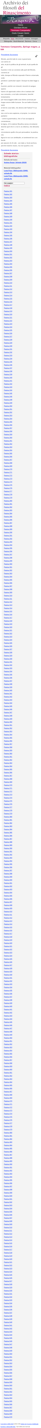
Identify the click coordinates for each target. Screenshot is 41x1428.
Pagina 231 (8, 349)
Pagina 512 (8, 1234)
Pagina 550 (8, 1354)
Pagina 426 (8, 962)
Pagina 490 (8, 1164)
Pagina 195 (8, 235)
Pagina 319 (8, 624)
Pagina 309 (8, 592)
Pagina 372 (8, 791)
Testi (12, 38)
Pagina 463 (8, 1079)
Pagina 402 (8, 886)
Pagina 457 (8, 1060)
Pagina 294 (8, 545)
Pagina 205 (8, 267)
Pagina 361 (8, 757)
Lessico (27, 38)
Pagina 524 (8, 1272)
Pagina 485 (8, 1148)
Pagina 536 (8, 1309)
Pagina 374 (8, 798)
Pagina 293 (8, 542)
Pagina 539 (8, 1319)
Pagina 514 (8, 1240)
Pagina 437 (8, 997)
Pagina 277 (8, 491)
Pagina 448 (8, 1031)
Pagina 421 (8, 946)
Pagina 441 (8, 1009)
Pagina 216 (8, 302)
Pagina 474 (8, 1114)
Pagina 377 (8, 807)
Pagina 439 (8, 1003)
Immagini (34, 38)
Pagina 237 (8, 368)
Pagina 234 (8, 358)
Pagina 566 (8, 1404)
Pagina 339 (8, 687)
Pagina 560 (8, 1385)
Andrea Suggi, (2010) (15, 162)
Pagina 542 (8, 1328)
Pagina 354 (8, 734)
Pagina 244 (8, 390)
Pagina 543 (8, 1332)
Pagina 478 (8, 1126)
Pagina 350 (8, 722)
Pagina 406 (8, 899)
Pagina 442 (8, 1012)
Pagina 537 (8, 1313)
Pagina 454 (8, 1050)
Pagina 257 (8, 428)
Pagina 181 (8, 191)
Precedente (5, 55)
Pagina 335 (8, 674)
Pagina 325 (8, 643)
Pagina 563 (8, 1395)
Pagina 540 (8, 1322)
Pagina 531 (8, 1294)
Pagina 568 (8, 1411)
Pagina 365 (8, 769)
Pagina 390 (8, 848)
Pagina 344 (8, 703)
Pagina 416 (8, 930)
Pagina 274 (8, 482)
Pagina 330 (8, 659)
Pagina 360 (8, 753)
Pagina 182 (8, 194)
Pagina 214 (8, 295)
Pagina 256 (8, 425)
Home (20, 25)
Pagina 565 (8, 1401)
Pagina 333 (8, 668)
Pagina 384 (8, 829)
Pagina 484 (8, 1145)
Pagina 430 (8, 975)
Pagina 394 (8, 861)
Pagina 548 (8, 1347)
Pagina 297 (8, 554)
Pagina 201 (8, 254)
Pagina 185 (8, 204)
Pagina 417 (8, 933)
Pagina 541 (8, 1325)
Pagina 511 (8, 1230)
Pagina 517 (8, 1249)
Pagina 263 (8, 447)
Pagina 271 (8, 472)
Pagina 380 (8, 817)
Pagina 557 (8, 1376)
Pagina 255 (8, 422)
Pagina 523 (8, 1268)
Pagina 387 (8, 839)
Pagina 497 (8, 1186)
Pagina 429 (8, 971)
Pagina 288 (8, 526)
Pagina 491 (8, 1167)
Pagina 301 (8, 567)
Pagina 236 (8, 365)
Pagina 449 (8, 1035)
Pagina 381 (8, 820)
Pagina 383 (8, 826)
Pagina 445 (8, 1022)
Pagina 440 (8, 1006)
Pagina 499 (8, 1193)
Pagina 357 (8, 744)
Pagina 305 (8, 580)
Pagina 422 (8, 949)
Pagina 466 (8, 1088)
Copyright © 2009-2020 (7, 1424)
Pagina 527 (8, 1281)
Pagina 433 (8, 984)
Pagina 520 (8, 1259)
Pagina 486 (8, 1151)
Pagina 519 (8, 1256)
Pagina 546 (8, 1341)
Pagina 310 (8, 595)
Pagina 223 (8, 324)
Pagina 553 (8, 1363)
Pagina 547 (8, 1344)
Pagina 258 (8, 431)
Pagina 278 (8, 494)
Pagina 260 (8, 437)
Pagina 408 (8, 905)
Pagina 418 (8, 937)
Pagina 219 (8, 311)
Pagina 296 (8, 551)
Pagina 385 (8, 832)
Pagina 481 (8, 1136)
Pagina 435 (8, 990)
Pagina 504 (8, 1208)
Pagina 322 (8, 633)
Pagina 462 (8, 1076)
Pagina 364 (8, 766)
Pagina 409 (8, 908)
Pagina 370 (8, 785)
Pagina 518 (8, 1253)
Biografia (6, 38)
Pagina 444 (8, 1019)
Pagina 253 (8, 415)
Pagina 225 (8, 330)
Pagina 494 (8, 1177)
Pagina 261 (8, 441)
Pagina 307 (8, 586)
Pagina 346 (8, 709)
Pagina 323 (8, 637)
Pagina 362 (8, 760)
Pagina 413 (8, 921)
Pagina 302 (8, 570)
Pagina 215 (8, 298)
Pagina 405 (8, 896)
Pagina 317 (8, 618)
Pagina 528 (8, 1284)
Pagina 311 (8, 599)
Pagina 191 (8, 223)
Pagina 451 (8, 1041)
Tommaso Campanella (20, 30)
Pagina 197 (8, 242)
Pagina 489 (8, 1161)
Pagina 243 (8, 387)
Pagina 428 (8, 968)
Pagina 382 (8, 823)
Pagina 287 (8, 523)
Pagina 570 (8, 1417)
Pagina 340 (8, 690)
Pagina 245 (8, 393)
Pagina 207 (8, 273)
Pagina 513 (8, 1237)
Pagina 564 (8, 1398)
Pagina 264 (8, 450)
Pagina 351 (8, 725)
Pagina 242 (8, 384)
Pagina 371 (8, 788)
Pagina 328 (8, 652)
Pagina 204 (8, 264)
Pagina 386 (8, 836)
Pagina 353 (8, 731)
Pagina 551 (8, 1357)
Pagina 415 (8, 927)
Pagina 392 (8, 854)
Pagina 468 (8, 1095)
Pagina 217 (8, 305)
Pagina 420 (8, 943)
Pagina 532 (8, 1297)
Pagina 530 (8, 1290)
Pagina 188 (8, 213)
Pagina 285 (8, 516)
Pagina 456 (8, 1057)
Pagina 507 (8, 1218)
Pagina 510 (8, 1227)
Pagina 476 (8, 1120)
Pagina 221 (8, 317)
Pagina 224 (8, 327)
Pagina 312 (8, 602)
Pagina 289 (8, 529)
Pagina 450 (8, 1038)
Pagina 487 (8, 1155)
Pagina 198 (8, 245)
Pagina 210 (8, 283)
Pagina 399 (8, 877)
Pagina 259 (8, 434)
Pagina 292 (8, 539)
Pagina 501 (8, 1199)
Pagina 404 (8, 892)
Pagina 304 (8, 576)
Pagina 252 (8, 412)
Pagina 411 (8, 915)
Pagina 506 (8, 1215)
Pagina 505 (8, 1211)
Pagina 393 (8, 858)
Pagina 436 (8, 993)
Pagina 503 (8, 1205)
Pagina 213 (8, 292)
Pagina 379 (8, 813)
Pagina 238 (8, 371)
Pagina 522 (8, 1265)
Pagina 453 (8, 1047)
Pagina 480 (8, 1133)
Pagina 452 (8, 1044)
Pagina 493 (8, 1174)
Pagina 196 (8, 238)
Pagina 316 (8, 614)
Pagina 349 (8, 719)
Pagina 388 (8, 842)
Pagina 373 (8, 794)
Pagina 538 (8, 1316)
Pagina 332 (8, 665)
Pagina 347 (8, 712)
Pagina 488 (8, 1158)
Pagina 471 (8, 1104)
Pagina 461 (8, 1072)
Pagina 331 (8, 662)
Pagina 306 (8, 583)
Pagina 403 (8, 889)
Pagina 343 (8, 700)
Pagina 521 (8, 1262)
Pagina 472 (8, 1107)
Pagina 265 (8, 453)
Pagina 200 (8, 251)
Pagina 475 (8, 1117)
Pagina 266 (8, 456)
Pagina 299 (8, 561)
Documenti (19, 38)
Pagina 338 (8, 684)
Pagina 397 (8, 870)
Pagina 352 (8, 728)
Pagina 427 (8, 965)
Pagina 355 (8, 738)
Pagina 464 (8, 1082)
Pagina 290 (8, 532)
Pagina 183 (8, 197)
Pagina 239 (8, 374)
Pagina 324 (8, 640)
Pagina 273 (8, 479)
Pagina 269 (8, 466)
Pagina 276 (8, 488)
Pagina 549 (8, 1351)
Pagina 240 (8, 377)
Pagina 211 (8, 286)
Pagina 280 (8, 501)
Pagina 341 (8, 693)
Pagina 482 (8, 1139)
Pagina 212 (8, 289)
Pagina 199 (8, 248)
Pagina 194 (8, 232)
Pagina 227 (8, 336)
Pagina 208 (8, 276)
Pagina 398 (8, 873)
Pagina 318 (8, 621)
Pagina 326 (8, 646)
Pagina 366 (8, 772)
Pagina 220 (8, 314)
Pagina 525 (8, 1275)
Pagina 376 (8, 804)
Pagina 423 (8, 952)
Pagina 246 (8, 396)
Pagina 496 (8, 1183)
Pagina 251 (8, 409)
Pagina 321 (8, 630)
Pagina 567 (8, 1407)
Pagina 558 (8, 1379)
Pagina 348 (8, 715)
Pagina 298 (8, 558)
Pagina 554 (8, 1366)
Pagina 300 (8, 564)
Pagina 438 (8, 1000)
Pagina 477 (8, 1123)
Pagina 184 (8, 201)
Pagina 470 (8, 1101)
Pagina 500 (8, 1196)
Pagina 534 (8, 1303)
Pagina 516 (8, 1246)
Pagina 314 (8, 608)
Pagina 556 (8, 1373)
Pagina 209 (8, 279)
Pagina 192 (8, 226)
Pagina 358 (8, 747)
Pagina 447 (8, 1028)
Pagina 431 (8, 978)
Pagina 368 (8, 779)
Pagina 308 (8, 589)
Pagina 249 (8, 403)
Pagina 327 (8, 649)
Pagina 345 (8, 706)
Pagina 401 (8, 883)
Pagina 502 (8, 1202)
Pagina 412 (8, 918)
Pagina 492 (8, 1170)
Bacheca (28, 41)
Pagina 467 (8, 1091)
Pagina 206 (8, 270)
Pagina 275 (8, 485)
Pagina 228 (8, 340)
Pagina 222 (8, 321)
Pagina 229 (8, 343)
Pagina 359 (8, 750)
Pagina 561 (8, 1388)
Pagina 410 (8, 911)
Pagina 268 (8, 463)
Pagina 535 (8, 1306)
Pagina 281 (8, 504)
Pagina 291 (8, 535)
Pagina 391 (8, 851)
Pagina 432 (8, 981)
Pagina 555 (8, 1369)
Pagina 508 (8, 1221)
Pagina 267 (8, 460)
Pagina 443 (8, 1016)
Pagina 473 (8, 1110)
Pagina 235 (8, 362)
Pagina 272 (8, 475)
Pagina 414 (8, 924)
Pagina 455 (8, 1054)
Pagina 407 (8, 902)
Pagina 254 (8, 419)
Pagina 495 (8, 1180)
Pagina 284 (8, 513)
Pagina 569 (8, 1414)
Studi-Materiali (18, 41)
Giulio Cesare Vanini (20, 33)
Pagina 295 (8, 548)
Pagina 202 (8, 257)
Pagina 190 (8, 219)
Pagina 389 (8, 845)
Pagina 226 (8, 333)
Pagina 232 (8, 352)
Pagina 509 (8, 1224)
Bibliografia (8, 41)
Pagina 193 (8, 229)
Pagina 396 (8, 867)
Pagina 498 (8, 1189)
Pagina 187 (8, 210)
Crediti (20, 36)
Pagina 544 (8, 1335)
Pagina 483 (8, 1142)
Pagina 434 (8, 987)
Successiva (14, 55)
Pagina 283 (8, 510)
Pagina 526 (8, 1278)
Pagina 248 (8, 400)
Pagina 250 (8, 406)
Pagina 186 (8, 207)
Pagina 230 (8, 346)
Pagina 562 (8, 1392)
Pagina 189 (8, 216)
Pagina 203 (8, 261)
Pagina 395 (8, 864)
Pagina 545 (8, 1338)
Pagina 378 (8, 810)
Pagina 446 (8, 1025)
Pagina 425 (8, 959)
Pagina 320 (8, 627)
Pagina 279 (8, 497)
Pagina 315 (8, 611)
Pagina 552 (8, 1360)
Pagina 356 (8, 741)
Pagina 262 (8, 444)
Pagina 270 (8, 469)
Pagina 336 (8, 678)
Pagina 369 (8, 782)
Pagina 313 (8, 605)
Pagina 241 (8, 381)
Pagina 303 (8, 573)
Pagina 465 (8, 1085)
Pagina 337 (8, 681)
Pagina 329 (8, 655)
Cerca (35, 41)
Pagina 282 (8, 507)
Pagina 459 (8, 1066)
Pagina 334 (8, 671)
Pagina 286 (8, 520)
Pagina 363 (8, 763)
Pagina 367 (8, 776)
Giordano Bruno (20, 28)
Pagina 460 (8, 1069)
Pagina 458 (8, 1063)
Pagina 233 (8, 355)
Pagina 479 (8, 1129)
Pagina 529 (8, 1287)
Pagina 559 (8, 1382)
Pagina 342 (8, 697)
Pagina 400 (8, 880)
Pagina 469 (8, 1098)
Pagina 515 (8, 1243)
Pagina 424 (8, 956)
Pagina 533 (8, 1300)
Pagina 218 (8, 308)
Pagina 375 (8, 801)
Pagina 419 (8, 940)
